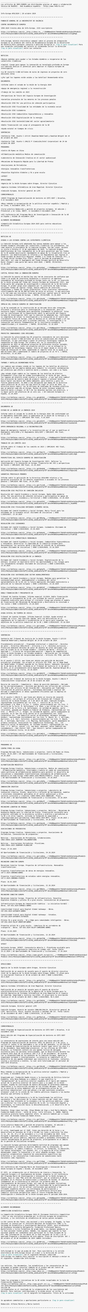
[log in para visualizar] (67, 44)
